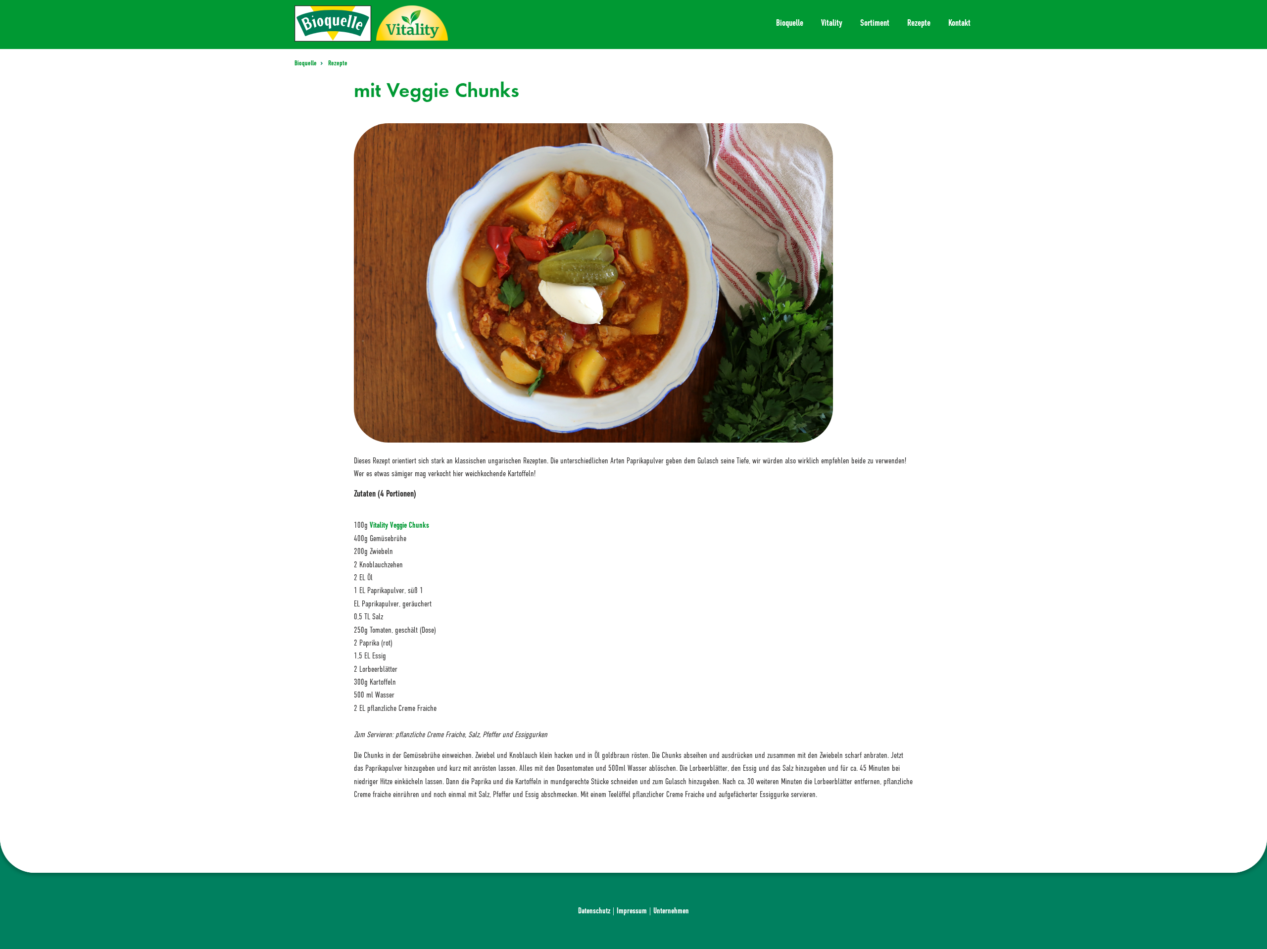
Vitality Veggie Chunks (399, 525)
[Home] (332, 23)
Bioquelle (306, 63)
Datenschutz (594, 910)
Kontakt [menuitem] (959, 22)
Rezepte (337, 63)
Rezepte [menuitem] (918, 22)
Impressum (632, 910)
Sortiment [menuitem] (874, 22)
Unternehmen (671, 910)
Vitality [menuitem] (831, 22)
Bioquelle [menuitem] (789, 22)
